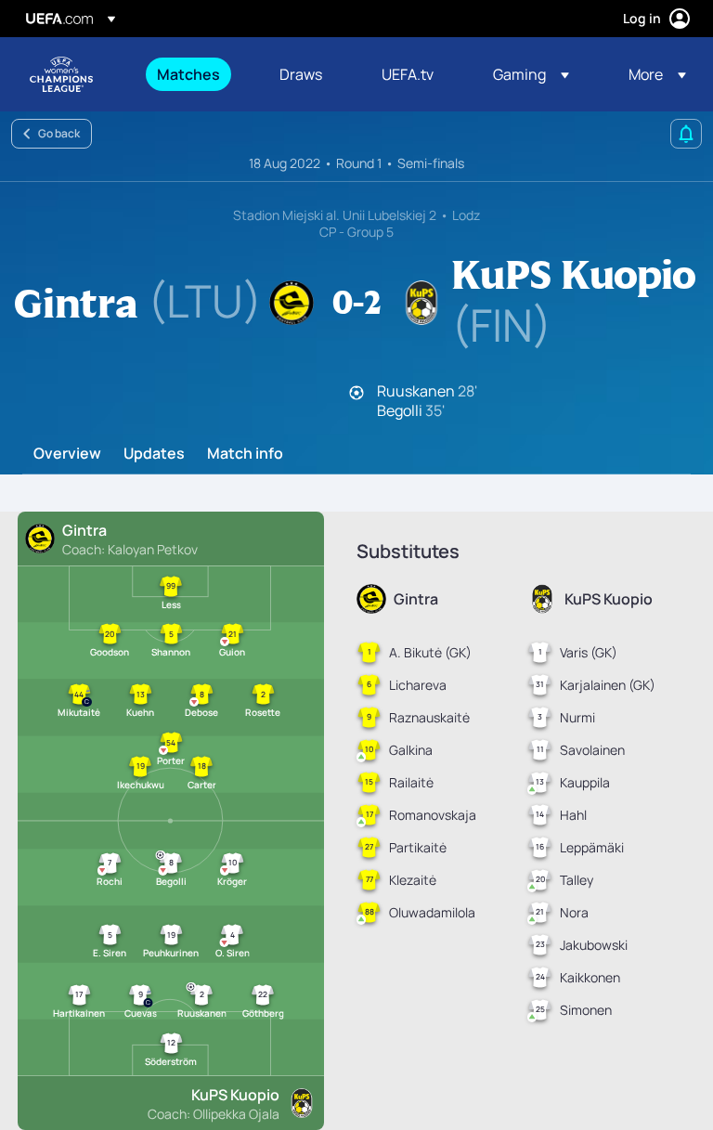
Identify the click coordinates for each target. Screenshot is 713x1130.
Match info (245, 454)
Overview (67, 454)
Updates (154, 454)
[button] (531, 74)
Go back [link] (59, 133)
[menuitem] (195, 74)
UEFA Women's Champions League (61, 74)
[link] (188, 74)
